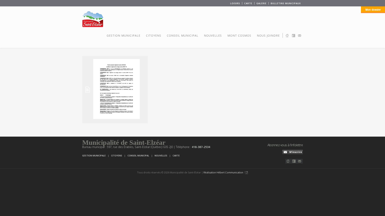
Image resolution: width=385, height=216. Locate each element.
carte (176, 155)
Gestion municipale (123, 35)
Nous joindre (268, 35)
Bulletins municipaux (286, 3)
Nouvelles (213, 35)
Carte (248, 3)
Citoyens (153, 35)
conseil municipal (138, 155)
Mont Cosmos (239, 35)
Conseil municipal (182, 35)
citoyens (116, 155)
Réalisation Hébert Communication (224, 172)
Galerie (261, 3)
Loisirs (235, 3)
